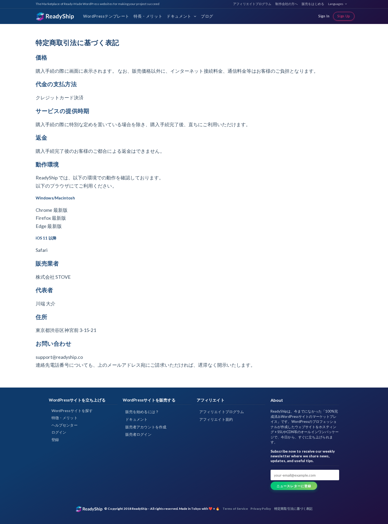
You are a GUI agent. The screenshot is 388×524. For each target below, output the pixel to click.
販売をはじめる (313, 4)
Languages (336, 4)
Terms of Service (235, 509)
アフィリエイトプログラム (252, 4)
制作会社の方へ (286, 4)
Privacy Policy (260, 509)
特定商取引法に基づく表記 (293, 509)
